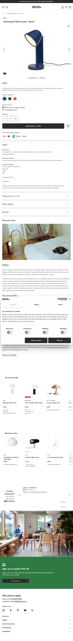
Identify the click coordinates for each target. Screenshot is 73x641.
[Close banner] (70, 299)
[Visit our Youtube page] (25, 610)
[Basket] (70, 6)
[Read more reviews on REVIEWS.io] (10, 501)
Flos (4, 18)
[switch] (27, 332)
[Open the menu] (3, 6)
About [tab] (60, 304)
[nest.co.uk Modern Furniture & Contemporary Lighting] (36, 6)
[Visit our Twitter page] (32, 610)
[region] (44, 495)
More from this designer (9, 354)
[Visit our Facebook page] (10, 610)
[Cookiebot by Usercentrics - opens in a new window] (59, 299)
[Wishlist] (66, 6)
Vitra (26, 349)
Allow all (59, 340)
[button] (19, 495)
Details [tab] (36, 304)
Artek (48, 347)
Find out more (15, 581)
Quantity (5, 114)
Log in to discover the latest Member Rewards (36, 1)
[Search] (7, 6)
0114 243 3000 (16, 599)
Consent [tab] (12, 304)
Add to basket (33, 126)
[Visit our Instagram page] (3, 610)
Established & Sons (56, 347)
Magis (4, 349)
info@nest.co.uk (20, 601)
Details (4, 145)
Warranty (5, 212)
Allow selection (36, 340)
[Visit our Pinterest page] (18, 610)
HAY (66, 347)
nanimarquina (17, 349)
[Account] (62, 6)
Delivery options (7, 204)
